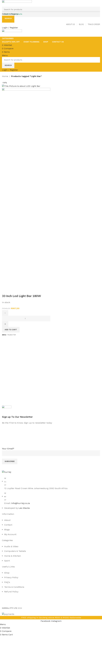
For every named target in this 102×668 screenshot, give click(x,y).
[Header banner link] (51, 334)
